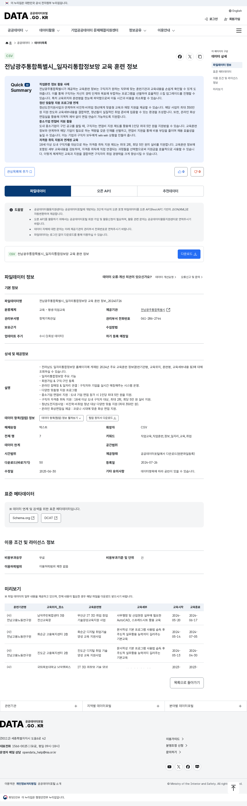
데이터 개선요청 (164, 277)
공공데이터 (15, 30)
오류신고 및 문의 (190, 277)
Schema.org (21, 518)
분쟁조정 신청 (175, 745)
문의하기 (172, 752)
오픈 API (104, 191)
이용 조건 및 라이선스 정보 (225, 80)
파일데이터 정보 (222, 65)
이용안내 (164, 30)
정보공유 (135, 30)
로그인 (214, 19)
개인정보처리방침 (26, 784)
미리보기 (218, 89)
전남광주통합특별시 (153, 310)
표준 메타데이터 (222, 71)
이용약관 (10, 784)
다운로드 (187, 254)
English (237, 11)
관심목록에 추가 (17, 172)
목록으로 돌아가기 (187, 682)
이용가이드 (173, 739)
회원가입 (234, 19)
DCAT (48, 518)
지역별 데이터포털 (99, 706)
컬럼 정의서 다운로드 (101, 418)
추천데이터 (170, 191)
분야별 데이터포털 (181, 706)
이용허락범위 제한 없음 (53, 566)
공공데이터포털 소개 (49, 784)
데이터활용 (47, 30)
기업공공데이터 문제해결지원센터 (94, 30)
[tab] (38, 191)
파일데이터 (38, 192)
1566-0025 (20, 746)
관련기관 (10, 706)
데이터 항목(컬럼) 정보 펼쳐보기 (59, 418)
